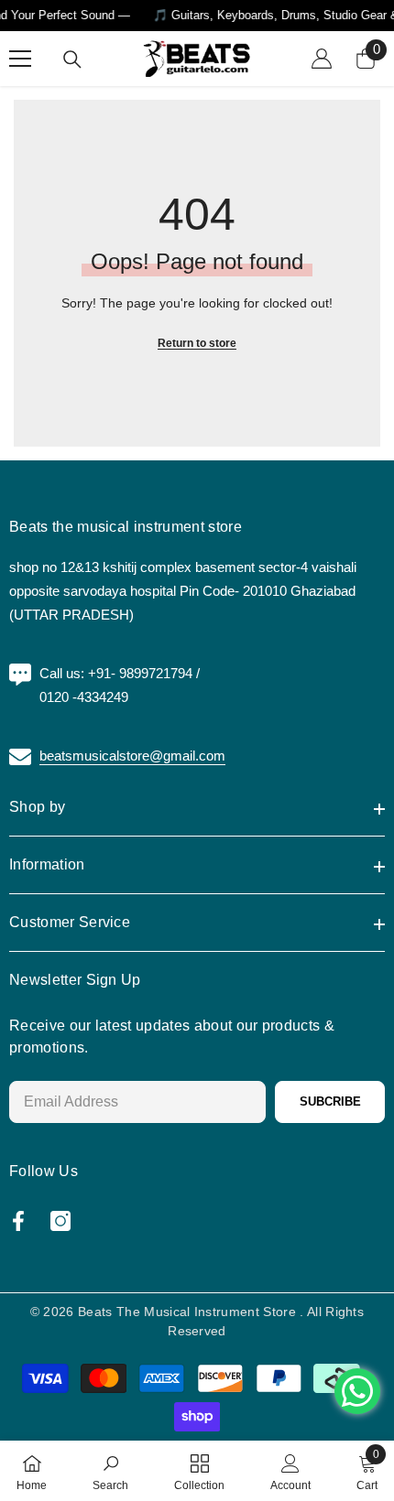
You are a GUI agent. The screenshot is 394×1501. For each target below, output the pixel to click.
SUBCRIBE (330, 1101)
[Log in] (322, 59)
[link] (110, 1470)
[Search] (72, 59)
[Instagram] (60, 1221)
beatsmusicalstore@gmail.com (132, 755)
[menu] (20, 59)
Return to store (197, 343)
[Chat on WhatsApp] (357, 1391)
